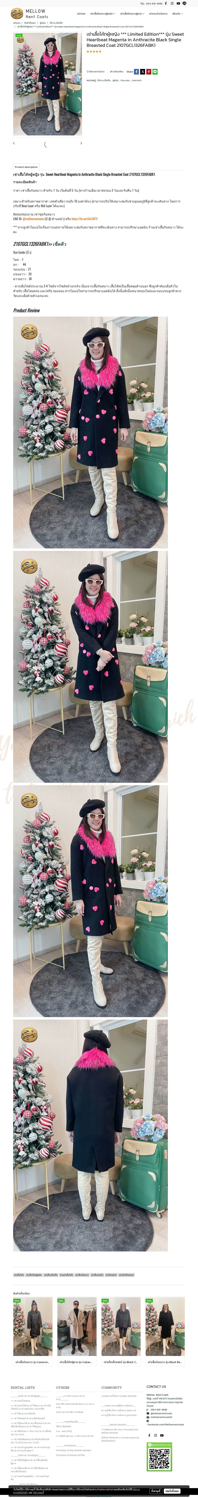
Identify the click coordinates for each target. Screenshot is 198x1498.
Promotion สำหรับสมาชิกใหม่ (70, 1455)
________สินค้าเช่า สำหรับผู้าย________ (28, 1455)
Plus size (125, 80)
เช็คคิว (59, 244)
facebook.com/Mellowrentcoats (166, 1424)
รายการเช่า (136, 80)
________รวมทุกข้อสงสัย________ (70, 1421)
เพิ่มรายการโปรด (96, 71)
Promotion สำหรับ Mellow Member (73, 1450)
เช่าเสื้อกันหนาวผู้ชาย (131, 13)
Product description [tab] (26, 167)
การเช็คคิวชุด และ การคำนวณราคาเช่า (75, 1435)
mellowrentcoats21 (161, 1417)
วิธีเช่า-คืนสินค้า (63, 1426)
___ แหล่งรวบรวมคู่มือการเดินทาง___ (118, 1405)
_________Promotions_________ (70, 1445)
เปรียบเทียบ (117, 71)
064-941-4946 (154, 3)
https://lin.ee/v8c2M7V (85, 219)
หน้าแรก (81, 13)
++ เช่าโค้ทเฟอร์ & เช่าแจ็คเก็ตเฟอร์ (28, 1418)
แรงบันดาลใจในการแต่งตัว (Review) (118, 1395)
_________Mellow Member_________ (118, 1424)
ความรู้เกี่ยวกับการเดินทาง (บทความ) (118, 1410)
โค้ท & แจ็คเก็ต (104, 80)
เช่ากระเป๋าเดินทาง (158, 13)
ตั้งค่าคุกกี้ (155, 1491)
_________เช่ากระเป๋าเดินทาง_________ (28, 1484)
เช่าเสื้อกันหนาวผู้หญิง (101, 13)
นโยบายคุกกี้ (38, 1492)
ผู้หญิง (116, 80)
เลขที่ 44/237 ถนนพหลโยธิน (168, 1398)
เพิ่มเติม (176, 13)
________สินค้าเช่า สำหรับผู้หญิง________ (29, 1395)
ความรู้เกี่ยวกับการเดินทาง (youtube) (118, 1415)
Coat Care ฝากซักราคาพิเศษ (69, 1412)
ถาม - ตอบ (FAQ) (64, 1431)
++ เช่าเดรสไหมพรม (20, 1400)
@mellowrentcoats (33, 219)
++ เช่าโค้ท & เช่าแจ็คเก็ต (23, 1413)
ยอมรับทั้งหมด (172, 1491)
